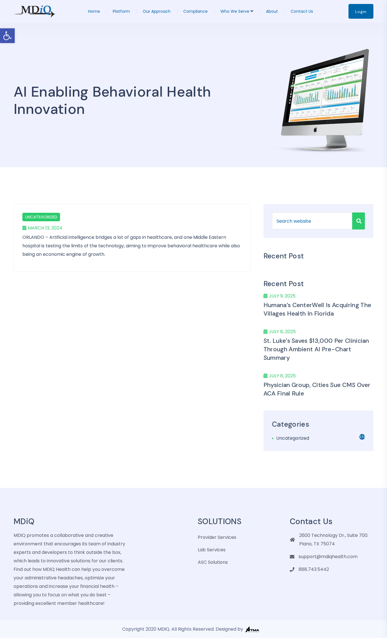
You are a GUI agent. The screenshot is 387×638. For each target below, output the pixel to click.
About (272, 11)
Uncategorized (41, 217)
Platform (121, 11)
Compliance (195, 11)
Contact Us (302, 11)
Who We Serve (234, 11)
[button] (7, 35)
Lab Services (212, 549)
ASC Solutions (213, 562)
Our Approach (157, 11)
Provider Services (217, 537)
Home (94, 11)
